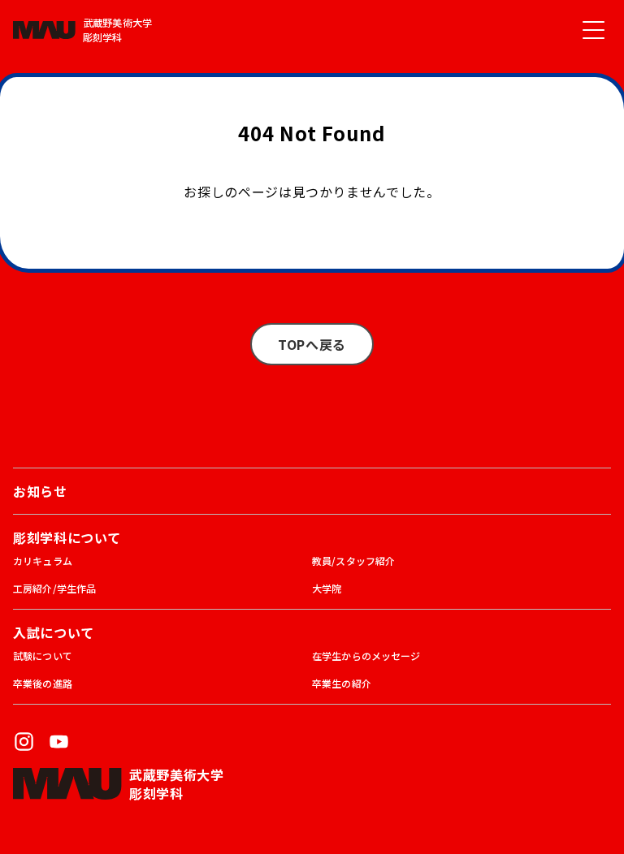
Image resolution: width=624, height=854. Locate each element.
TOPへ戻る (312, 344)
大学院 (326, 588)
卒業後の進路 (42, 683)
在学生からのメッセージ (366, 655)
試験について (42, 655)
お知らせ (40, 491)
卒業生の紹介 (341, 683)
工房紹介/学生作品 (54, 588)
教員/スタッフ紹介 (353, 560)
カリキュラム (42, 560)
